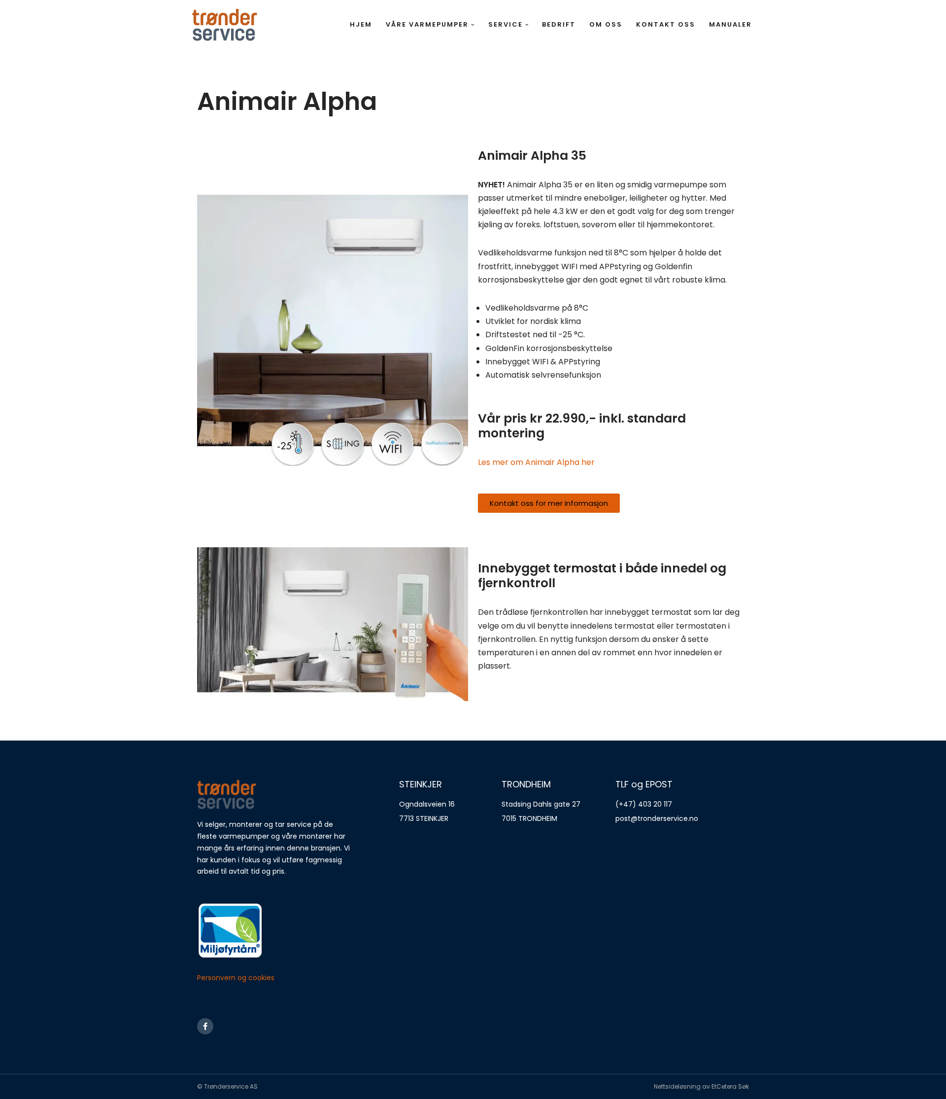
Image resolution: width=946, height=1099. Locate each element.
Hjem (361, 24)
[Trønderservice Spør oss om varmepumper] (224, 25)
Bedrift (558, 24)
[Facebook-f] (205, 1026)
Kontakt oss (665, 24)
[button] (472, 25)
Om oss (605, 24)
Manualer (730, 24)
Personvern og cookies (235, 978)
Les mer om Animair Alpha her (536, 462)
